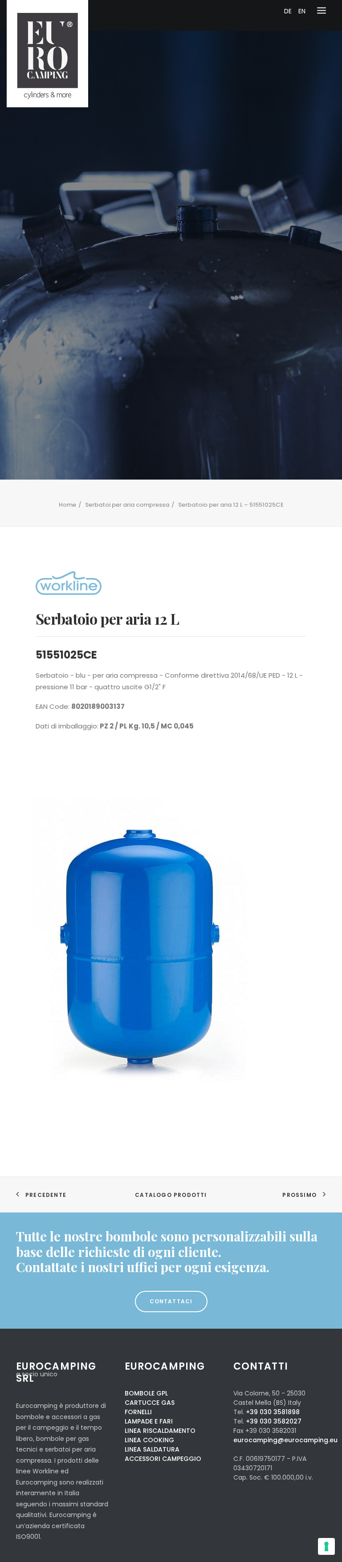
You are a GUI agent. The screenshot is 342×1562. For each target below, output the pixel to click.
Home (67, 504)
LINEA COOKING (149, 1440)
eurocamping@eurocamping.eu (285, 1440)
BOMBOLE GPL (146, 1393)
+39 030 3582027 (273, 1421)
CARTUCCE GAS (150, 1402)
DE (288, 11)
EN (301, 11)
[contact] (171, 1251)
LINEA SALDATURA (152, 1449)
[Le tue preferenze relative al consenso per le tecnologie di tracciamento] (326, 1546)
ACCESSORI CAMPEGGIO (163, 1458)
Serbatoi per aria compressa (127, 504)
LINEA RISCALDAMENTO (160, 1430)
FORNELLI (138, 1411)
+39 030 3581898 (273, 1411)
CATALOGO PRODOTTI (171, 1195)
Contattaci (171, 1301)
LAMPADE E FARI (149, 1421)
